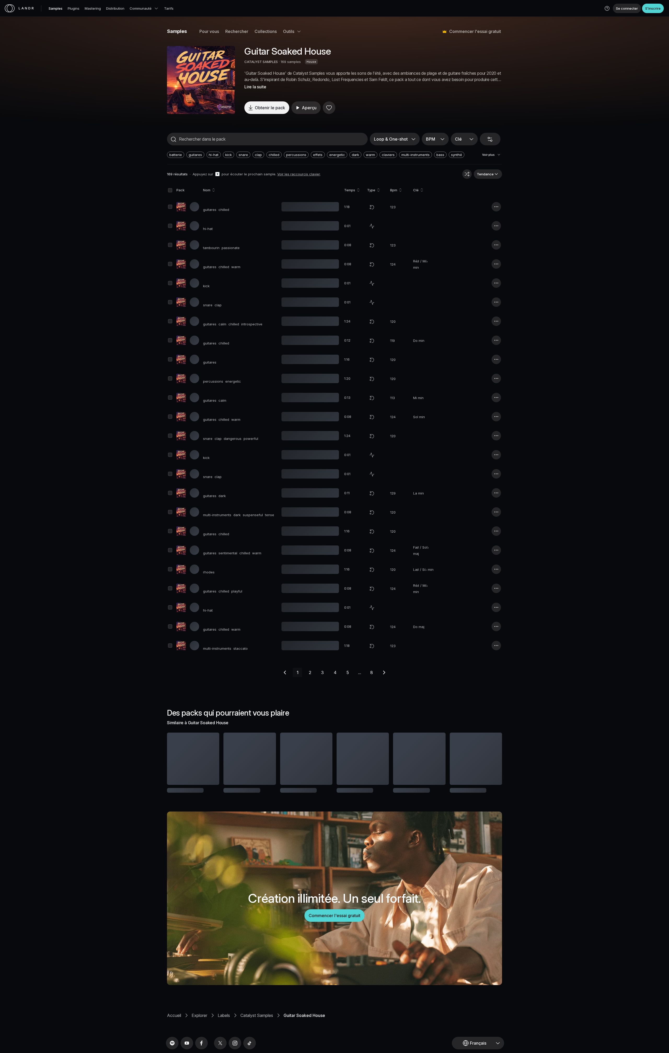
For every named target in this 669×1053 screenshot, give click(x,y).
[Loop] (372, 207)
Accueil (174, 1022)
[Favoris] (329, 107)
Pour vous (209, 31)
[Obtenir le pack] (208, 758)
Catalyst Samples (256, 1022)
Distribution (115, 8)
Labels (224, 1022)
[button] (607, 8)
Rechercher (236, 31)
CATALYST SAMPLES (261, 62)
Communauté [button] (141, 8)
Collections (266, 31)
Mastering (93, 8)
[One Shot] (372, 226)
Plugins (73, 8)
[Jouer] (201, 80)
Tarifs (169, 8)
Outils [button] (288, 31)
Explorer (199, 1022)
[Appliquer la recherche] (173, 139)
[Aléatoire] (467, 174)
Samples (55, 8)
